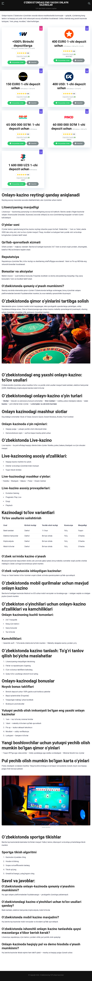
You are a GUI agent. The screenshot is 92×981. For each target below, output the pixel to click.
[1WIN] (23, 38)
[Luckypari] (23, 80)
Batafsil (33, 62)
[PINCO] (69, 121)
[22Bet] (23, 161)
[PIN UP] (23, 121)
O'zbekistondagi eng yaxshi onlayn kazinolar (46, 3)
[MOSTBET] (69, 38)
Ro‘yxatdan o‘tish (17, 62)
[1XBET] (69, 80)
